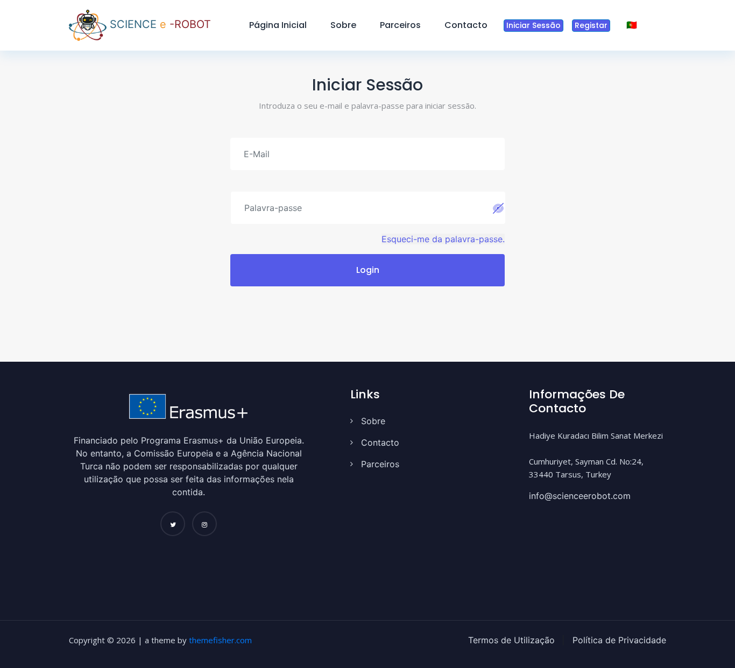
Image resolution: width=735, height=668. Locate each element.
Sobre (343, 25)
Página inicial (278, 25)
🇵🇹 (631, 25)
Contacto (465, 25)
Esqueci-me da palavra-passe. (443, 239)
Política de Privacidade (618, 640)
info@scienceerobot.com (580, 495)
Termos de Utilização (511, 640)
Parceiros (400, 25)
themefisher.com (220, 640)
